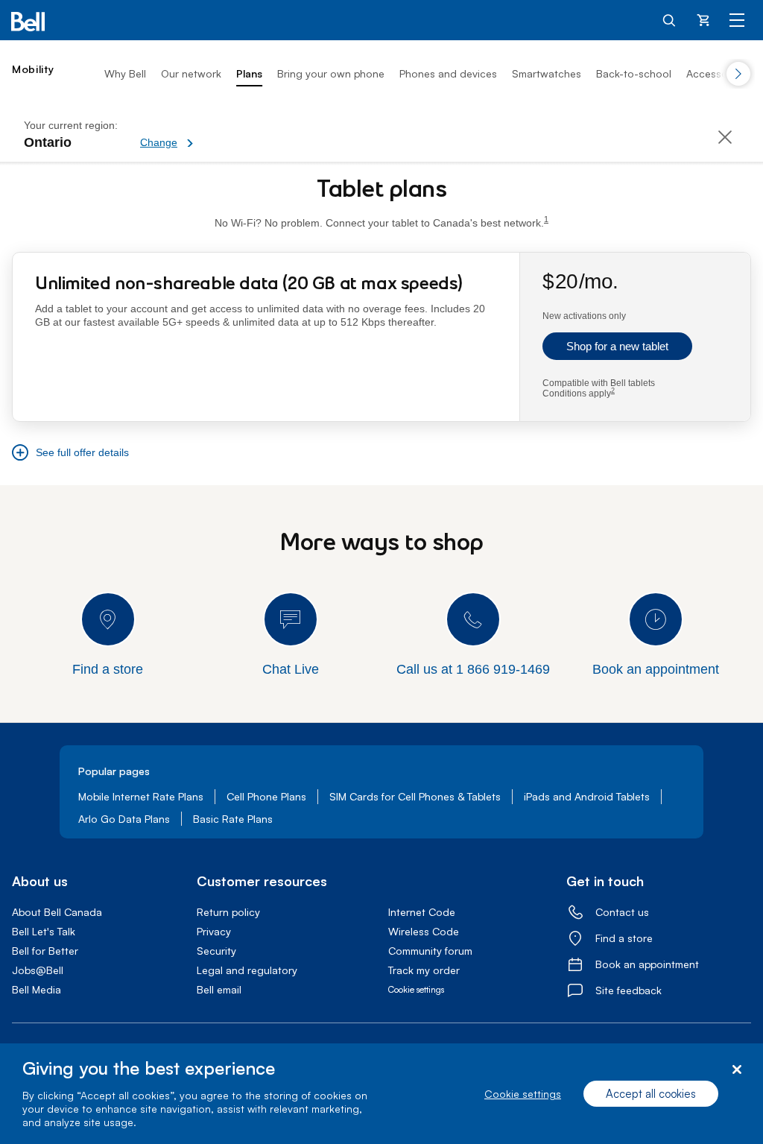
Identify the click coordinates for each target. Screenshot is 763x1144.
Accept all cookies (651, 1094)
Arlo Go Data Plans (124, 818)
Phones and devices (448, 73)
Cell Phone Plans (266, 796)
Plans (249, 73)
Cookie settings (522, 1093)
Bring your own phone (330, 73)
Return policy (228, 912)
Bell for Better (45, 950)
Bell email (219, 989)
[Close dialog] (736, 1070)
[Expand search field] (670, 19)
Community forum (430, 950)
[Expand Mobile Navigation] (737, 19)
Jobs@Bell (37, 970)
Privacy (214, 931)
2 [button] (613, 391)
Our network (191, 73)
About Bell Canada (57, 912)
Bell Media (36, 989)
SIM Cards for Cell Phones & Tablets (415, 796)
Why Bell (125, 73)
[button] (218, 134)
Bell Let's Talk (43, 931)
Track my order (424, 970)
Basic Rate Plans (233, 818)
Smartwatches (546, 73)
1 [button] (546, 219)
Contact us (622, 912)
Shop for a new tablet (617, 346)
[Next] (738, 74)
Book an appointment (647, 964)
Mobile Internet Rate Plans (140, 796)
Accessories (715, 73)
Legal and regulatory (247, 970)
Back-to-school (633, 73)
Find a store (624, 938)
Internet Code (421, 912)
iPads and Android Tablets (587, 796)
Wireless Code (423, 931)
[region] (381, 1093)
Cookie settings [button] (416, 989)
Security (216, 950)
